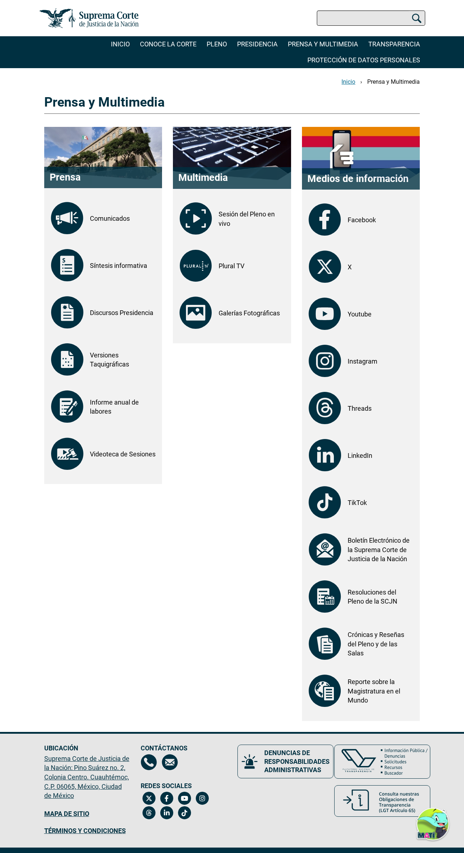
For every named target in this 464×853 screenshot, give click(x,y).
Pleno (217, 44)
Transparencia (394, 44)
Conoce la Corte (168, 44)
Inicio (120, 44)
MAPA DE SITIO (66, 813)
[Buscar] (417, 18)
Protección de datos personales (363, 60)
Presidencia (257, 44)
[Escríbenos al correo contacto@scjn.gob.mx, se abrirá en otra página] (170, 762)
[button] (433, 820)
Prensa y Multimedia (323, 44)
